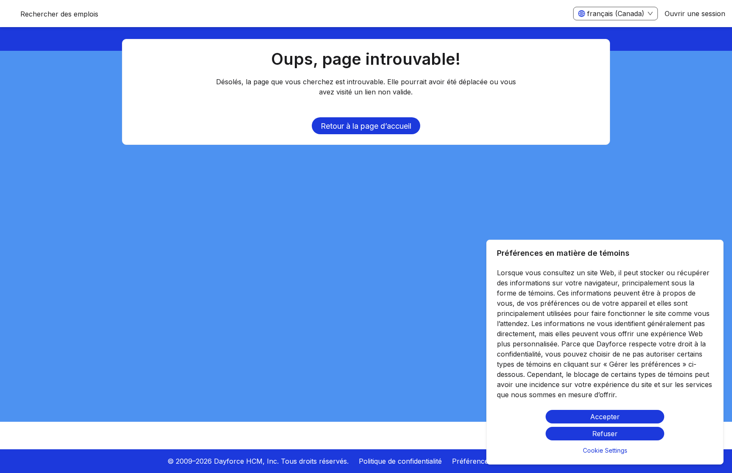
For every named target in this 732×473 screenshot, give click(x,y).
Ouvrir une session (695, 13)
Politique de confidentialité (400, 461)
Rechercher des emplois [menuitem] (59, 14)
